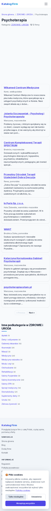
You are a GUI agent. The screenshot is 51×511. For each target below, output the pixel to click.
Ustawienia (36, 497)
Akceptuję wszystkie (25, 503)
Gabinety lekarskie (11, 343)
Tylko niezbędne (15, 497)
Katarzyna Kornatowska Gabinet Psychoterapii (23, 260)
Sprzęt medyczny (11, 388)
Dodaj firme (6, 449)
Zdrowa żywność (11, 404)
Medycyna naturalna (12, 359)
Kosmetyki (8, 347)
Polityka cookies (23, 490)
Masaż (6, 351)
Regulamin (6, 464)
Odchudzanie (9, 367)
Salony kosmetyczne (13, 380)
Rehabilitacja (9, 371)
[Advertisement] (25, 55)
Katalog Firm (10, 4)
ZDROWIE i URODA (25, 14)
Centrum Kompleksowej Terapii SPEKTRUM (23, 144)
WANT (7, 229)
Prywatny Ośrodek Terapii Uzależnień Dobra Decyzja (19, 176)
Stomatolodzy (9, 392)
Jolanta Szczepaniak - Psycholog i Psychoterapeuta (24, 115)
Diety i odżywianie (11, 339)
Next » (32, 313)
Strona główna (8, 14)
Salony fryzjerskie (11, 375)
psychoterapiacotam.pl (18, 287)
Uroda (6, 400)
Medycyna (8, 355)
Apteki (6, 335)
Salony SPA (8, 383)
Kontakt (5, 453)
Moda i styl (8, 363)
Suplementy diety (11, 396)
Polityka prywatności (10, 468)
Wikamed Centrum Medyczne (21, 87)
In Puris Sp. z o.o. (14, 203)
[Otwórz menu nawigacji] (46, 4)
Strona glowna (8, 441)
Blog (3, 445)
